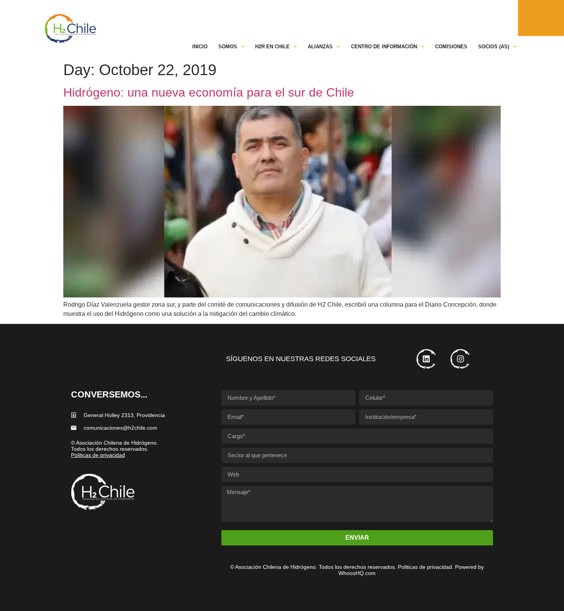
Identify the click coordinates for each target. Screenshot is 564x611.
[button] (481, 17)
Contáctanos (412, 17)
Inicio (200, 46)
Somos (227, 46)
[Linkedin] (499, 17)
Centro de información (384, 46)
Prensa (450, 17)
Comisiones (451, 46)
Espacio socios (365, 17)
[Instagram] (511, 17)
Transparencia (315, 17)
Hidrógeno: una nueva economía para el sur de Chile (208, 92)
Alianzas (320, 46)
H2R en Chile (272, 46)
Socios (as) (493, 46)
